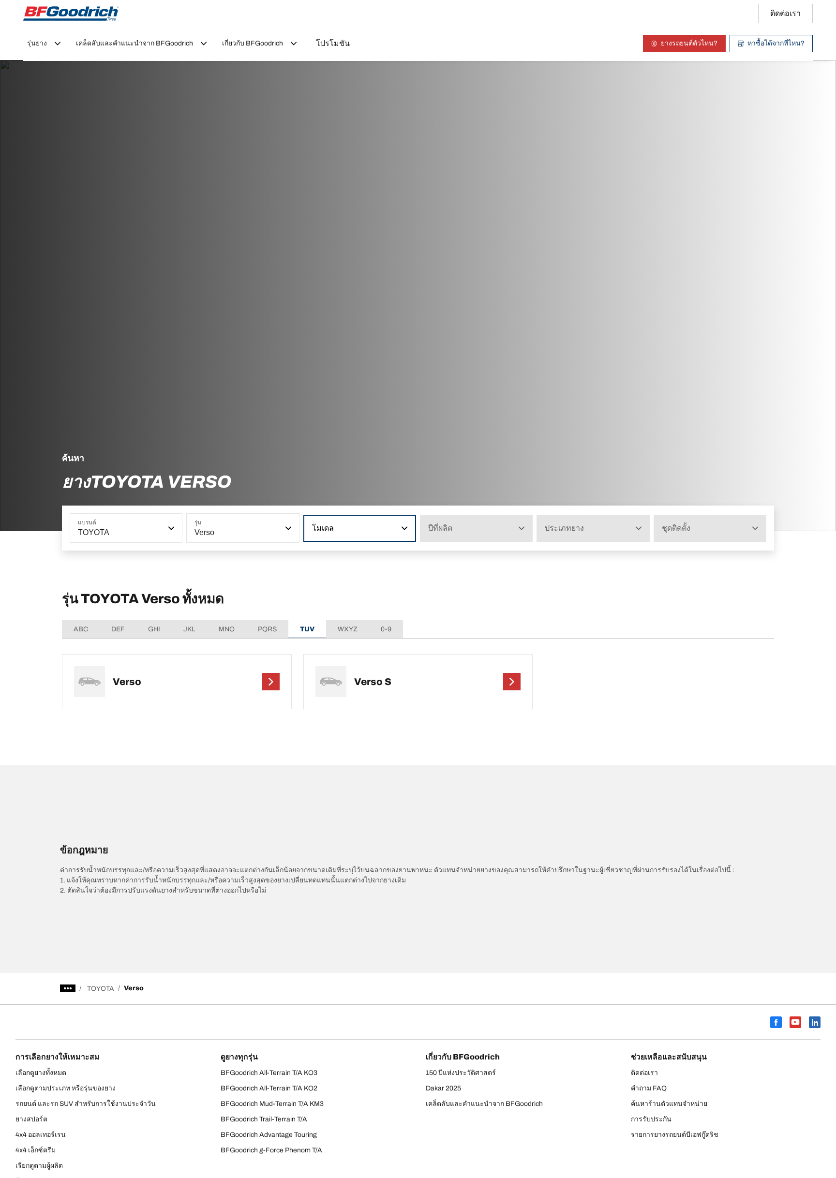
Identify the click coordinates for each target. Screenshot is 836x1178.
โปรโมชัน (333, 43)
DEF (118, 629)
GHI (154, 629)
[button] (170, 528)
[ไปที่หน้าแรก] (71, 13)
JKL (189, 629)
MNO (227, 629)
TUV (307, 629)
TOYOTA (100, 988)
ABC (81, 629)
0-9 (386, 629)
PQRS (267, 629)
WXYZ (348, 629)
